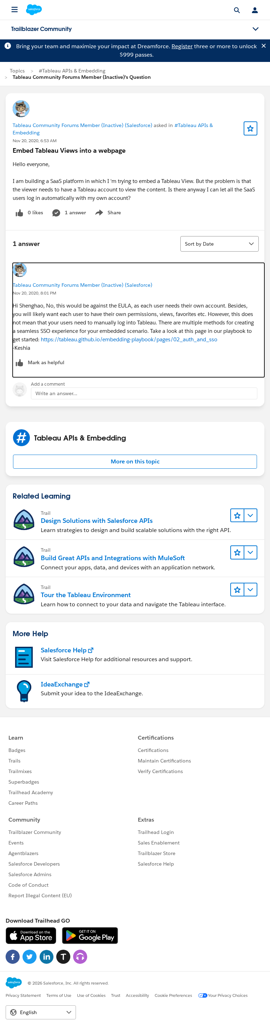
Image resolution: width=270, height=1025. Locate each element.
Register (182, 46)
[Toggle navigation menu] (255, 29)
